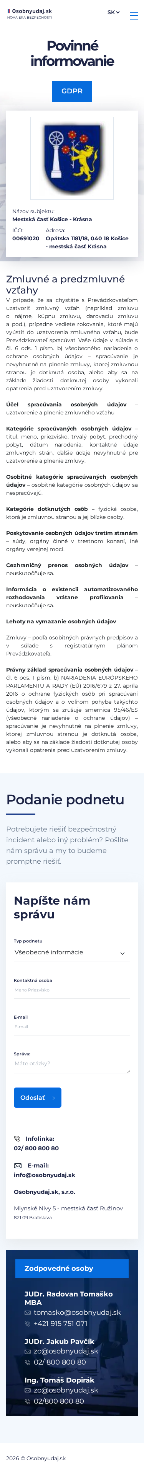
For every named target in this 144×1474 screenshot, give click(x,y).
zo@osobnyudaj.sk (66, 1351)
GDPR (72, 91)
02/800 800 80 (59, 1401)
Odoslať (32, 1097)
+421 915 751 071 (61, 1323)
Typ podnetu (28, 941)
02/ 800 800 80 (60, 1362)
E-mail (21, 1017)
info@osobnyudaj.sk (44, 1175)
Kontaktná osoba (33, 980)
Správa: (22, 1054)
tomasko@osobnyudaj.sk (77, 1312)
